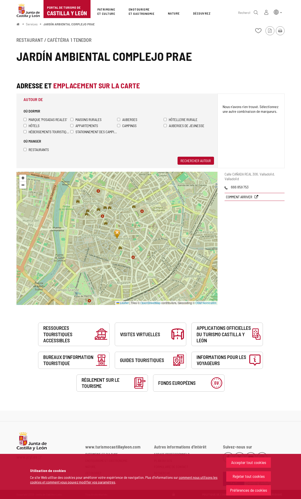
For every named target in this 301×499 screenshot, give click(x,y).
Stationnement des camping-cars (96, 131)
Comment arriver (239, 197)
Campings (129, 125)
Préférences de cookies (248, 490)
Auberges (129, 119)
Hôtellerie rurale (183, 119)
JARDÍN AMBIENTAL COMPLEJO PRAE (69, 24)
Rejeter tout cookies (249, 476)
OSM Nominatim (205, 303)
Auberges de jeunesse (186, 125)
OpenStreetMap (150, 303)
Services (32, 24)
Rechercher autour (196, 160)
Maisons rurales (88, 119)
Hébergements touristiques (49, 131)
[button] (278, 12)
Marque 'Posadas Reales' (48, 119)
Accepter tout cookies (248, 462)
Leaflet (124, 303)
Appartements (86, 125)
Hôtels (34, 125)
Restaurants (39, 149)
